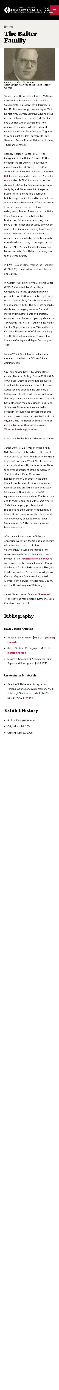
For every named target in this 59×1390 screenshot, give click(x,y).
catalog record (17, 652)
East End (25, 171)
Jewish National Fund (34, 558)
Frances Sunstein (38, 594)
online (29, 697)
